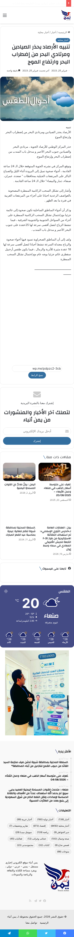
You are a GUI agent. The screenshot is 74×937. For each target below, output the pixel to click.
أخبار (53, 32)
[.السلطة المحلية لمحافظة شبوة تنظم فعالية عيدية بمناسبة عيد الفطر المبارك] (19, 515)
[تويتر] (39, 901)
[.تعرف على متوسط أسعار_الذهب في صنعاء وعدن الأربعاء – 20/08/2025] (55, 472)
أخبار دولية (45, 819)
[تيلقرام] (34, 901)
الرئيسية (63, 32)
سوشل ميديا (23, 832)
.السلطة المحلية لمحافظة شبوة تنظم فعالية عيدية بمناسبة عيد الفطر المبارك (20, 531)
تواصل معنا (31, 922)
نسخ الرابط (37, 375)
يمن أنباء (12, 916)
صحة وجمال (60, 838)
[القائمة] (5, 16)
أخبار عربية (24, 819)
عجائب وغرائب (37, 838)
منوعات (63, 851)
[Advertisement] (37, 319)
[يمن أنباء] (66, 15)
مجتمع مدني (25, 845)
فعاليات (16, 838)
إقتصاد (39, 825)
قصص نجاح (62, 845)
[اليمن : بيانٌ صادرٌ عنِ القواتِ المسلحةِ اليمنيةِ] (19, 472)
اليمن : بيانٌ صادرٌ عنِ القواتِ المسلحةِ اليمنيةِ (19, 486)
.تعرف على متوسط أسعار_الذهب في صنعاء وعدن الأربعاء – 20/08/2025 (57, 490)
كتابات (44, 845)
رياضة (43, 832)
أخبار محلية (43, 32)
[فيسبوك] (44, 901)
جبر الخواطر (61, 832)
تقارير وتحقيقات (18, 825)
